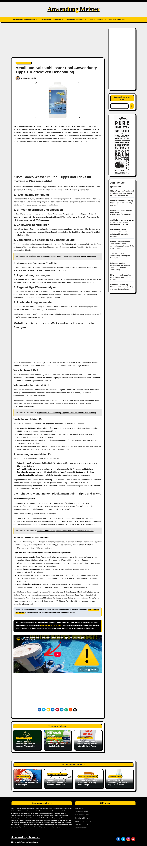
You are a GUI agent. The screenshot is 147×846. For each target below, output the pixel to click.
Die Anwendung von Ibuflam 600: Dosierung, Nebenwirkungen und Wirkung (122, 212)
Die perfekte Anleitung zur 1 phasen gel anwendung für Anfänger (27, 782)
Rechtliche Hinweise (82, 818)
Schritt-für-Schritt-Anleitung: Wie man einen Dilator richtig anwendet (121, 203)
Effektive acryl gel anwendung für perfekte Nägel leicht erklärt (118, 782)
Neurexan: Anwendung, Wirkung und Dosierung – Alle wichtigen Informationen (121, 287)
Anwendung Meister (74, 9)
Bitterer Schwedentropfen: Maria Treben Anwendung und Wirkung (122, 277)
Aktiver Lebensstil (97, 19)
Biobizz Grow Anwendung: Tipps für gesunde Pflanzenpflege (26, 744)
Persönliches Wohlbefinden (24, 19)
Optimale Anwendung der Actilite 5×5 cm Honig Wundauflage (88, 782)
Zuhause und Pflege (117, 19)
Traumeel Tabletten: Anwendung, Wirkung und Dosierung (120, 255)
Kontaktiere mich (81, 812)
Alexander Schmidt (29, 78)
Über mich (79, 808)
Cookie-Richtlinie (81, 824)
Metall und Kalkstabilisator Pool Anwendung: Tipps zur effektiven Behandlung (56, 70)
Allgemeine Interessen (75, 19)
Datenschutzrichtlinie (83, 821)
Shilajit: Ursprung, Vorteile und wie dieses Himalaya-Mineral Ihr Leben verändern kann (122, 193)
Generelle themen (23, 776)
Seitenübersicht (81, 828)
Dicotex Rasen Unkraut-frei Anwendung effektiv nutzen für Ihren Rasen (87, 744)
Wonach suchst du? (122, 98)
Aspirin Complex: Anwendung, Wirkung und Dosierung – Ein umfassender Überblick (122, 222)
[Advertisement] (58, 42)
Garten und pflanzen (23, 63)
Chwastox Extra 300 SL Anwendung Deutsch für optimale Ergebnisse (56, 744)
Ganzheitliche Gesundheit (51, 19)
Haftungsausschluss (82, 815)
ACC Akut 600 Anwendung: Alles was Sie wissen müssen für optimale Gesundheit (56, 781)
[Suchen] (132, 106)
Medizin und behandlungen (57, 774)
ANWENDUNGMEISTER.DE (51, 625)
